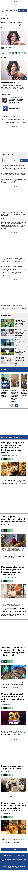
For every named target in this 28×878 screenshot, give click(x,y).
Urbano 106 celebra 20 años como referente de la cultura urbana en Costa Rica (13, 698)
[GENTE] (14, 38)
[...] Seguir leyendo (15, 557)
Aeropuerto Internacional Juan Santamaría (11, 611)
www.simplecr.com (5, 796)
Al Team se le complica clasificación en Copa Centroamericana (20, 350)
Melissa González (6, 455)
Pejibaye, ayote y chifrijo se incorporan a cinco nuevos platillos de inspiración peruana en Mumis (12, 447)
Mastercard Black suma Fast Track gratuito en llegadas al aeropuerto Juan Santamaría (12, 571)
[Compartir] (25, 53)
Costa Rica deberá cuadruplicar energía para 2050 (20, 341)
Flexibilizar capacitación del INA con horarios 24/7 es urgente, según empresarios (20, 332)
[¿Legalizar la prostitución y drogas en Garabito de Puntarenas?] (5, 381)
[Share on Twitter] (16, 53)
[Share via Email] (22, 53)
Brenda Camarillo (6, 577)
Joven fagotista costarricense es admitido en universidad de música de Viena (13, 520)
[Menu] (3, 10)
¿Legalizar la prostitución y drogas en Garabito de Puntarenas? (4, 393)
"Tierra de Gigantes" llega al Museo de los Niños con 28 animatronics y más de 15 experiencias (13, 651)
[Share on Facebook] (13, 53)
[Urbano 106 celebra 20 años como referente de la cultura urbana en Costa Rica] (13, 718)
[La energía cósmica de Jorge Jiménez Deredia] (13, 785)
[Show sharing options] (25, 78)
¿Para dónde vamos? (14, 108)
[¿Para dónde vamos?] (5, 108)
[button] (22, 10)
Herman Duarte (6, 771)
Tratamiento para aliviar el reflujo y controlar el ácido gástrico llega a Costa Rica (21, 360)
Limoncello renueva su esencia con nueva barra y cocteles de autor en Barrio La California (13, 807)
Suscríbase (21, 860)
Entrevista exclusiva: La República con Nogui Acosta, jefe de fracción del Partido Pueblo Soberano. (15, 396)
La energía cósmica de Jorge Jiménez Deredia (12, 767)
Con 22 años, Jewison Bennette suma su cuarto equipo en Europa (20, 322)
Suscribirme (24, 160)
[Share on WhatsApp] (19, 53)
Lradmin (9, 47)
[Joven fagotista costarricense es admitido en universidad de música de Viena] (13, 541)
